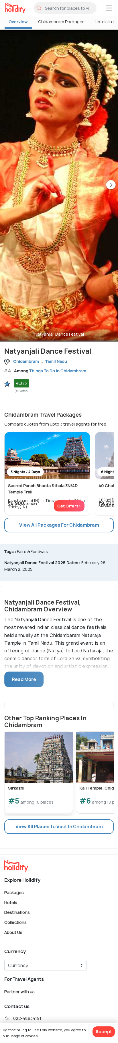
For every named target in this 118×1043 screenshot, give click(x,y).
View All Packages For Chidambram (59, 525)
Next (111, 185)
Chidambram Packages (61, 21)
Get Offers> (69, 506)
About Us (13, 932)
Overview (18, 21)
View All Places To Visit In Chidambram (59, 826)
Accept (103, 1031)
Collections (15, 922)
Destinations (17, 912)
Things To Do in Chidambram (57, 370)
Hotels (10, 902)
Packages (14, 892)
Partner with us (19, 991)
